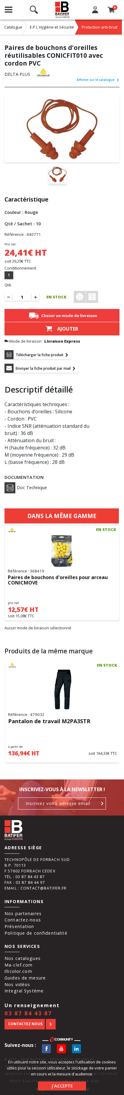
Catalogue (13, 27)
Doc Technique (32, 487)
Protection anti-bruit (99, 27)
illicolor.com (18, 971)
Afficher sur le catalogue (95, 80)
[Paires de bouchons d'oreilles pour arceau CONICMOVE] (62, 550)
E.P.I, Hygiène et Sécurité (52, 27)
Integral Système (24, 991)
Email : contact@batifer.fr (36, 888)
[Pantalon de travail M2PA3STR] (62, 689)
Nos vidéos (17, 984)
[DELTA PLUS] (49, 72)
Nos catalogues (23, 958)
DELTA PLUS (17, 74)
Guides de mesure (25, 978)
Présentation (19, 926)
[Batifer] (62, 10)
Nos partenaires (23, 913)
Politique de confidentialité (36, 933)
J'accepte (62, 1086)
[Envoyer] (102, 803)
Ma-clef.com (19, 965)
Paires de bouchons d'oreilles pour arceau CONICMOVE (58, 580)
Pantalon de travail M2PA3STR (49, 721)
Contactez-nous (23, 920)
